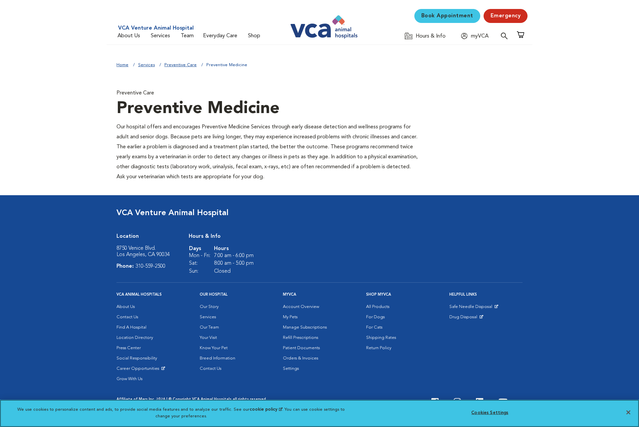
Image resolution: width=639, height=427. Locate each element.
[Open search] (506, 35)
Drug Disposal (466, 318)
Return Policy (378, 348)
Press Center (128, 348)
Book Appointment (447, 16)
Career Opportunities (138, 370)
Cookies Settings (489, 413)
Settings (291, 368)
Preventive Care (180, 65)
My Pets (290, 317)
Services (160, 36)
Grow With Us (129, 379)
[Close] (628, 412)
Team (187, 36)
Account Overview (301, 307)
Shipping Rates (381, 338)
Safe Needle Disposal (471, 308)
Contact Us (127, 317)
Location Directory (134, 338)
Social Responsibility (136, 358)
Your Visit (208, 338)
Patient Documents (301, 348)
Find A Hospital (131, 327)
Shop (254, 36)
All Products (377, 307)
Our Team (209, 327)
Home (122, 65)
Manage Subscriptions (305, 327)
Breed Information (217, 358)
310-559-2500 (150, 266)
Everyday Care (220, 36)
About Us (128, 36)
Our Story (209, 307)
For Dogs (375, 317)
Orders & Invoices (300, 358)
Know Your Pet (214, 348)
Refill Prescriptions (300, 338)
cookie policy (266, 409)
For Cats (374, 327)
